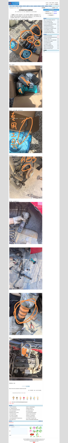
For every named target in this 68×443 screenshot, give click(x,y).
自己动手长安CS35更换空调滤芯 (48, 22)
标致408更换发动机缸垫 (29, 411)
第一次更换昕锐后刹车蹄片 (13, 408)
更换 (12, 388)
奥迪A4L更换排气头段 (12, 419)
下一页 (28, 386)
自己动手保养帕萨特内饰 (47, 42)
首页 (15, 7)
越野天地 (28, 6)
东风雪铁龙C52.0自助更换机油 (30, 415)
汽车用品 (50, 6)
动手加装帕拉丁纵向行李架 (47, 38)
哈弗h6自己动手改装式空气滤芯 (48, 48)
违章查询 (46, 6)
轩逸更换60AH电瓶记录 (29, 408)
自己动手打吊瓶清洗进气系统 (48, 21)
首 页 (11, 6)
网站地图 (56, 2)
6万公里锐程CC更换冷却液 (30, 409)
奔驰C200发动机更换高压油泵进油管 (14, 409)
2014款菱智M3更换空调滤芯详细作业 (49, 32)
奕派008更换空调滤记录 (12, 411)
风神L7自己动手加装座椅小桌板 (48, 45)
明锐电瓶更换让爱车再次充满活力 (14, 412)
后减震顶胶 (17, 388)
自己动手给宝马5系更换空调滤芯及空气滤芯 (50, 24)
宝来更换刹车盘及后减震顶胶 (48, 35)
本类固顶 (45, 50)
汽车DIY (13, 6)
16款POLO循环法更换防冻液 (13, 416)
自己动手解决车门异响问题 (47, 44)
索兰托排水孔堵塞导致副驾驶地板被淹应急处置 (50, 37)
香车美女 (17, 6)
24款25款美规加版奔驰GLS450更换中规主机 (15, 418)
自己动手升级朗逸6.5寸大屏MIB (48, 29)
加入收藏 (50, 2)
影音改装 (39, 6)
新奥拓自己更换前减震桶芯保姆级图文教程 (32, 419)
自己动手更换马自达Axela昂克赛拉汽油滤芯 (50, 28)
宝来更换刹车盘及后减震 (22, 388)
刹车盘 (15, 388)
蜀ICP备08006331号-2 (40, 440)
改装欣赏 (35, 6)
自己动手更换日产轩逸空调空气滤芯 (31, 418)
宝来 (11, 388)
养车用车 (24, 6)
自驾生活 (31, 6)
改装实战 (20, 6)
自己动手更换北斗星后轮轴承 (13, 415)
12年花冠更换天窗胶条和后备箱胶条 (31, 412)
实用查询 (42, 6)
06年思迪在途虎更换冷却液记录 (30, 416)
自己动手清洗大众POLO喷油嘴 (48, 41)
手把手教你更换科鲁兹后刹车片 (48, 25)
